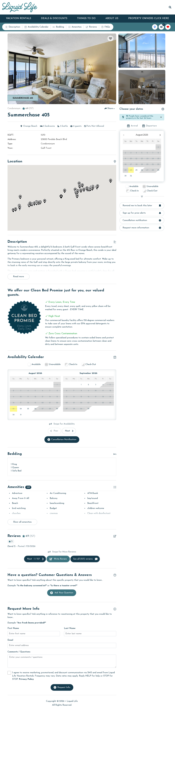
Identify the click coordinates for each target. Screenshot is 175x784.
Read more (18, 277)
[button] (77, 196)
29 (158, 170)
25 (136, 170)
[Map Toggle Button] (155, 27)
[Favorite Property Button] (110, 38)
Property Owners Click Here (148, 18)
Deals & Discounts (54, 18)
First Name (13, 628)
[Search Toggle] (170, 7)
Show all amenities (22, 522)
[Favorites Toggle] (168, 27)
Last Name (69, 628)
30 (125, 176)
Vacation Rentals (18, 18)
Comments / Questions (19, 652)
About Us (111, 18)
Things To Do (86, 18)
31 (131, 176)
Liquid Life (72, 701)
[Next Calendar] (160, 135)
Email (10, 640)
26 (142, 170)
